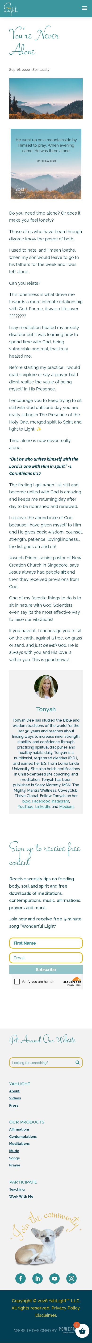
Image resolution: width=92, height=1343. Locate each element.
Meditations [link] (19, 1144)
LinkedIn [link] (42, 806)
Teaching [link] (17, 1189)
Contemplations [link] (23, 1137)
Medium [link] (66, 806)
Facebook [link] (41, 801)
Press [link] (13, 1105)
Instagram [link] (60, 801)
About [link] (14, 1091)
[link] (11, 15)
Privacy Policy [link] (65, 1307)
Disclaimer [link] (45, 1315)
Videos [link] (15, 1098)
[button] (20, 1278)
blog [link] (26, 801)
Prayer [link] (14, 1165)
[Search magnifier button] (77, 1062)
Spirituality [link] (41, 70)
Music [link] (14, 1151)
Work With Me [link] (21, 1196)
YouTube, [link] (26, 806)
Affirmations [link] (19, 1129)
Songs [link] (14, 1158)
